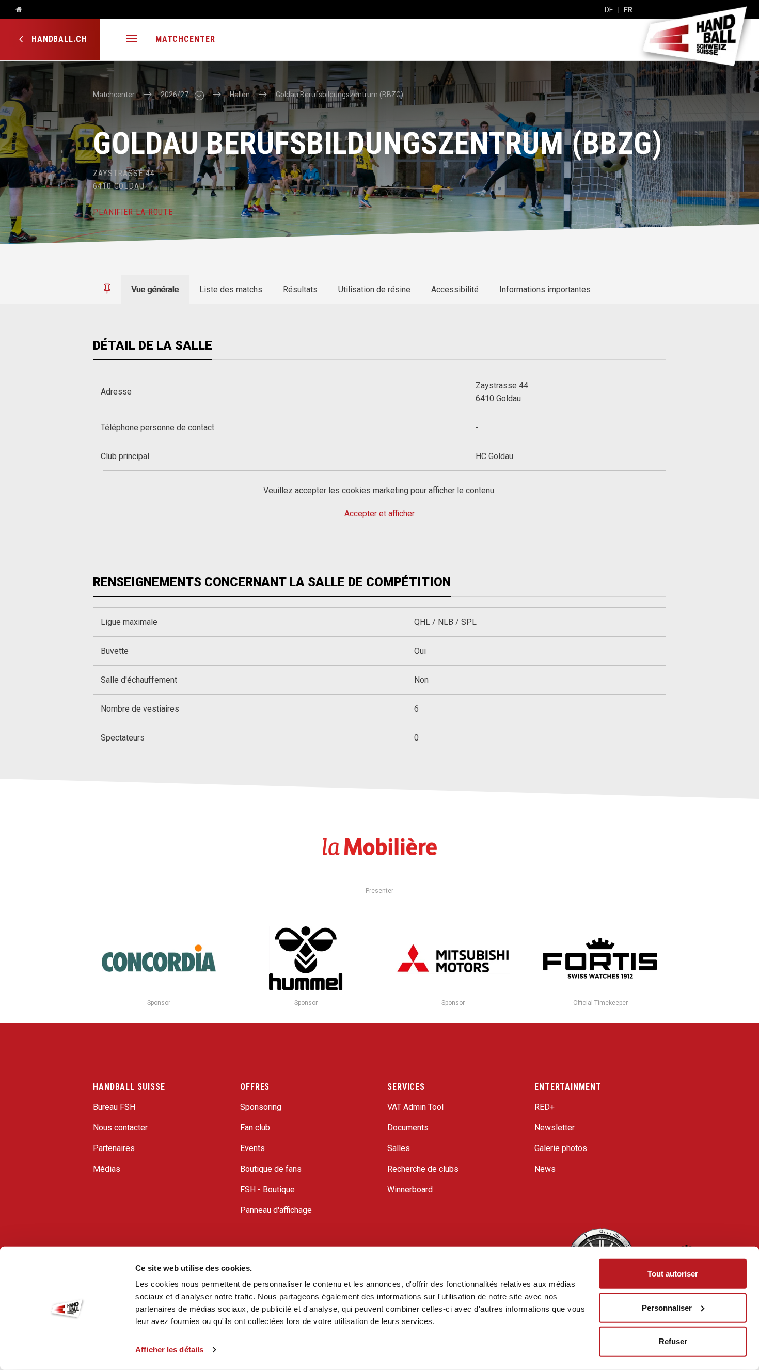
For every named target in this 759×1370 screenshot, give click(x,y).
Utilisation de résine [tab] (374, 289)
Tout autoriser (672, 1273)
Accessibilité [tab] (455, 289)
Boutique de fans (271, 1169)
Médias (106, 1169)
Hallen (240, 94)
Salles (398, 1148)
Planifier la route (133, 212)
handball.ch (58, 39)
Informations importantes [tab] (545, 289)
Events (252, 1148)
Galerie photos (560, 1148)
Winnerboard (410, 1189)
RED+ (544, 1107)
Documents (408, 1127)
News (545, 1169)
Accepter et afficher (379, 513)
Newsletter (554, 1127)
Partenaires (114, 1148)
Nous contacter (120, 1127)
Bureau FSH (114, 1107)
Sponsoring (260, 1107)
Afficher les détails (169, 1349)
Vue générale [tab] (155, 289)
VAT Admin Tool (415, 1107)
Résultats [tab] (300, 289)
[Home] (15, 10)
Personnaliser (667, 1307)
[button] (132, 39)
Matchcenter (185, 39)
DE (609, 10)
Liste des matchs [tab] (230, 289)
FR (628, 10)
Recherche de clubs (422, 1169)
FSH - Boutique (267, 1189)
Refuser (673, 1341)
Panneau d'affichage (276, 1210)
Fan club (255, 1127)
